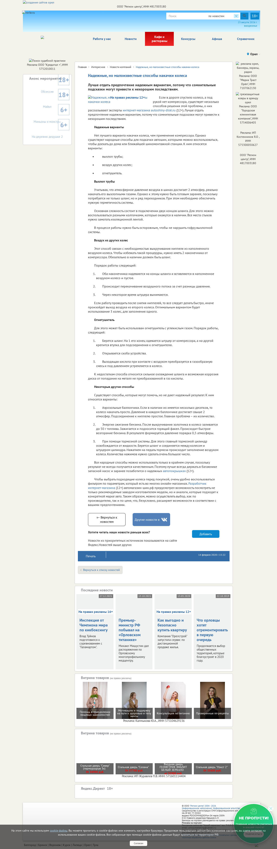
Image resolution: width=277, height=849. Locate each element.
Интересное (98, 67)
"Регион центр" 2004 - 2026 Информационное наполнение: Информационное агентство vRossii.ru (216, 806)
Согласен (138, 843)
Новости (131, 39)
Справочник (245, 39)
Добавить (206, 534)
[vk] (164, 519)
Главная (82, 67)
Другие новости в (147, 519)
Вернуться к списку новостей (101, 569)
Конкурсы (188, 39)
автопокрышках (175, 471)
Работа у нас (102, 39)
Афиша (217, 39)
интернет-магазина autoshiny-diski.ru (149, 110)
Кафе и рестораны (159, 38)
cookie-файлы (58, 830)
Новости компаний (120, 67)
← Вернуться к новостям (107, 519)
